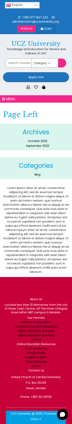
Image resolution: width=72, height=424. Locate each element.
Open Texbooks (36, 362)
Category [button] (41, 63)
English (17, 5)
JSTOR (36, 366)
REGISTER (26, 29)
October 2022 (37, 141)
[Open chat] (62, 414)
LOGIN (47, 29)
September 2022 (37, 146)
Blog (37, 175)
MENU (10, 99)
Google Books (36, 353)
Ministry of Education (36, 322)
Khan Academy (36, 349)
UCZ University (36, 43)
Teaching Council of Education (36, 327)
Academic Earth (36, 357)
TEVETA (36, 340)
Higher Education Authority (36, 331)
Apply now (36, 77)
